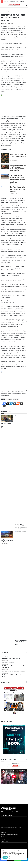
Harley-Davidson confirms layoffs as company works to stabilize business (7, 540)
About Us (3, 836)
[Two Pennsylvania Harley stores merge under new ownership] (5, 188)
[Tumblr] (14, 403)
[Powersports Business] (14, 5)
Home (3, 11)
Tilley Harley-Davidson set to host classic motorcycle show (18, 156)
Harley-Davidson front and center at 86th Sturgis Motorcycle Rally (18, 167)
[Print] (3, 406)
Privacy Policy (4, 841)
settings (19, 854)
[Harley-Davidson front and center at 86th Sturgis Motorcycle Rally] (5, 166)
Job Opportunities (5, 839)
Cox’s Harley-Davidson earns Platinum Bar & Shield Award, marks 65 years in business (21, 642)
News (7, 11)
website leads (15, 399)
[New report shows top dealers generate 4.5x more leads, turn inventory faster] (21, 469)
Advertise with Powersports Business (9, 834)
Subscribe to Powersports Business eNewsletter (12, 830)
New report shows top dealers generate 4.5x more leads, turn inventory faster (21, 526)
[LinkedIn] (10, 403)
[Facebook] (3, 403)
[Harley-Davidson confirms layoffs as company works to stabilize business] (7, 534)
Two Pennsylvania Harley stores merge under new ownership (17, 189)
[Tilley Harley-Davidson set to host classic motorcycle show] (5, 158)
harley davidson (9, 399)
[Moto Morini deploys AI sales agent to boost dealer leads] (7, 418)
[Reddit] (17, 403)
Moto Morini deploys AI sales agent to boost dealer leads (7, 425)
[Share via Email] (21, 403)
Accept (5, 857)
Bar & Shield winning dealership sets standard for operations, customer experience (17, 178)
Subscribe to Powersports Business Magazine (11, 827)
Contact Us (3, 832)
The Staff (4, 23)
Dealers (10, 11)
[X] (7, 403)
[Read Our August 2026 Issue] (14, 700)
